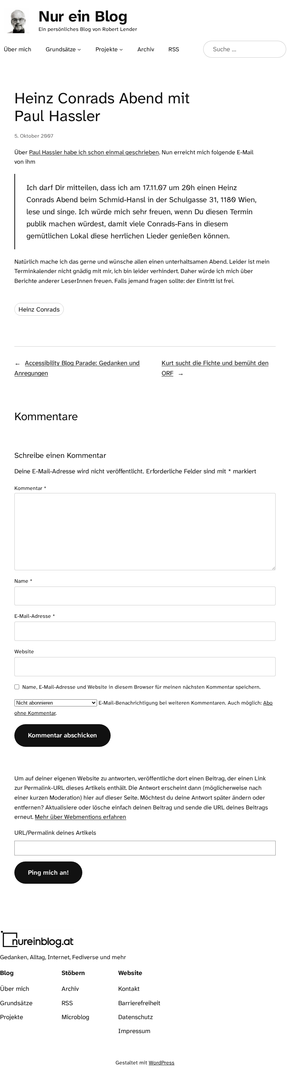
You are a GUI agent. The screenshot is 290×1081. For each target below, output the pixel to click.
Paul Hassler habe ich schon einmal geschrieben (94, 152)
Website (24, 651)
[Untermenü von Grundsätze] (79, 49)
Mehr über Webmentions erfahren (80, 817)
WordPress (161, 1062)
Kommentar (30, 488)
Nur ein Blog (83, 16)
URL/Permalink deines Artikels (55, 833)
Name (23, 580)
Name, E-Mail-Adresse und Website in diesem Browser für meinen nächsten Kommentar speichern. (141, 686)
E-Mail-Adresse (34, 616)
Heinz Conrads (39, 309)
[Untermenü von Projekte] (121, 49)
